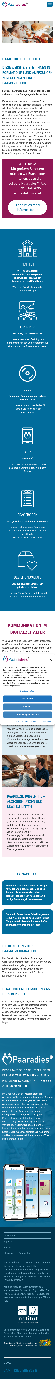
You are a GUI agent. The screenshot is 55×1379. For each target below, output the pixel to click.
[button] (50, 659)
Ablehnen (27, 706)
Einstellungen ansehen (28, 714)
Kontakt (8, 1247)
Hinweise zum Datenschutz (25, 721)
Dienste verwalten (27, 691)
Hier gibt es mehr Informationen (27, 207)
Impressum (46, 721)
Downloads (9, 1235)
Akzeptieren (27, 698)
